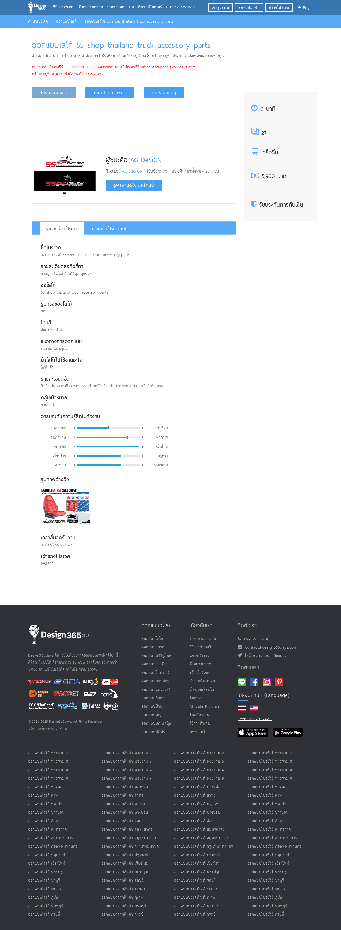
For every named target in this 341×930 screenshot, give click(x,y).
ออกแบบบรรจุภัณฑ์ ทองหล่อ (197, 787)
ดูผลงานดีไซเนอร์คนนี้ (133, 185)
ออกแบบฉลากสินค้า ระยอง (123, 889)
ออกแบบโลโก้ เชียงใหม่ (46, 863)
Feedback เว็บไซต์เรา (255, 719)
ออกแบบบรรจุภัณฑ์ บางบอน (197, 812)
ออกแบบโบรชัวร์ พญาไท (267, 804)
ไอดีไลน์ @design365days (265, 655)
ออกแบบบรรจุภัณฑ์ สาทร (195, 795)
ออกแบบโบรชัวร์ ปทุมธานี (268, 855)
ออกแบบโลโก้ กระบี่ (44, 914)
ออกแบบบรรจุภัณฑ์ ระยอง (195, 889)
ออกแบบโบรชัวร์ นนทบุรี (267, 906)
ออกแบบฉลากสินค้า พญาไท (123, 804)
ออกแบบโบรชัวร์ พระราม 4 (269, 770)
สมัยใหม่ (161, 446)
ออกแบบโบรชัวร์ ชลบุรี (265, 880)
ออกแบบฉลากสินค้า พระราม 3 (126, 761)
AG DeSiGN (146, 159)
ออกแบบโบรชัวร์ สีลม (264, 821)
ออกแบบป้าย (152, 706)
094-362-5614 (254, 639)
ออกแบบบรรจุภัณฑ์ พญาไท (196, 804)
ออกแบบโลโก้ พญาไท (45, 804)
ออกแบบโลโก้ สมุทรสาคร (48, 829)
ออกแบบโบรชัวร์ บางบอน (268, 812)
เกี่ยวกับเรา (201, 625)
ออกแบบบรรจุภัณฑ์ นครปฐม (197, 872)
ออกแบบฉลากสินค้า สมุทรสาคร (126, 829)
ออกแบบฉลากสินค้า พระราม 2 (126, 753)
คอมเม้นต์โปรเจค (108, 228)
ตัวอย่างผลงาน (92, 1)
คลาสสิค (60, 446)
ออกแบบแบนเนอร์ (156, 689)
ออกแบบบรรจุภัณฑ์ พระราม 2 (199, 753)
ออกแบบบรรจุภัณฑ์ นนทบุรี (196, 906)
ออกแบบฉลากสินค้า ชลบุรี (122, 880)
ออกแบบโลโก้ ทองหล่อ (46, 787)
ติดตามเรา (248, 667)
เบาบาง (60, 465)
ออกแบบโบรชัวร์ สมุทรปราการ (272, 838)
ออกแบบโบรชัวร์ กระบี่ (265, 914)
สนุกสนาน (58, 437)
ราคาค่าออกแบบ (122, 1)
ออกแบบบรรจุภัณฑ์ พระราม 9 (199, 778)
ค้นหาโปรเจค (38, 21)
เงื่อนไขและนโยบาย (205, 689)
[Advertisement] (134, 129)
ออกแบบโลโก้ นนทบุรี (45, 906)
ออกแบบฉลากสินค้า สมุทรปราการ (129, 838)
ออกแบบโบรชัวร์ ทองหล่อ (268, 787)
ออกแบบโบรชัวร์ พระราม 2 (269, 753)
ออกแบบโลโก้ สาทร (44, 795)
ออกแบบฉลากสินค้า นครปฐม (124, 872)
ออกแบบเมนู (152, 715)
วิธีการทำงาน (65, 1)
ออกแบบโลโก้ (66, 21)
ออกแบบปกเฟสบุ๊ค (156, 723)
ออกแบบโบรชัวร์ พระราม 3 (269, 761)
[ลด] (74, 428)
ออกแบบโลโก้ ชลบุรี (44, 880)
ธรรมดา (60, 428)
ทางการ (162, 437)
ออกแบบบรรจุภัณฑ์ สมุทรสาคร (199, 829)
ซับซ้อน (162, 428)
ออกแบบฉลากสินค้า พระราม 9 (126, 778)
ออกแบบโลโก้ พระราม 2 (48, 753)
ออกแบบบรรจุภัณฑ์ (157, 655)
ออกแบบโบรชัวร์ (155, 664)
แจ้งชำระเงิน (200, 655)
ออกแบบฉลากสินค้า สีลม (121, 821)
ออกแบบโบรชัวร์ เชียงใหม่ (268, 863)
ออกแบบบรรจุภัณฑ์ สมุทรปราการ (201, 838)
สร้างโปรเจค (199, 672)
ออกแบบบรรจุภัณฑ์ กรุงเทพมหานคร (203, 846)
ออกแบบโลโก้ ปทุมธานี (46, 855)
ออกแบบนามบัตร (155, 681)
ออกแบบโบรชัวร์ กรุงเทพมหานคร (274, 846)
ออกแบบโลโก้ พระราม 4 (48, 770)
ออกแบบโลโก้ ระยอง (45, 889)
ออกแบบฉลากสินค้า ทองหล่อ (124, 787)
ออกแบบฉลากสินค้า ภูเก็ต (122, 897)
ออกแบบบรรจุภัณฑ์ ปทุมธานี (197, 855)
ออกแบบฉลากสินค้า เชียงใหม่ (125, 863)
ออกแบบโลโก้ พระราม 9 (48, 778)
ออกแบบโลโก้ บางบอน (46, 812)
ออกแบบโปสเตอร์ (156, 672)
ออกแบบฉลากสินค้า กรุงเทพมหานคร (131, 846)
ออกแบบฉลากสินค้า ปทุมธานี (125, 855)
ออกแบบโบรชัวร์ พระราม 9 (269, 778)
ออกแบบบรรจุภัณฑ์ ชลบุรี (195, 880)
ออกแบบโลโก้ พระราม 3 (48, 761)
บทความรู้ (197, 732)
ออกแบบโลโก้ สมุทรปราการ (50, 838)
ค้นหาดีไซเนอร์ (152, 1)
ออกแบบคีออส (153, 698)
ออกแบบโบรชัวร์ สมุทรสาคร (270, 829)
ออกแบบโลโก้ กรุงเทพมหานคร (52, 846)
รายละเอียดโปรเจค (61, 228)
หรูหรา (163, 456)
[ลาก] (108, 428)
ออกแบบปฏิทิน (154, 732)
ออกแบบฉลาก (153, 647)
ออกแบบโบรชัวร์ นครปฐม (268, 872)
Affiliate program (205, 706)
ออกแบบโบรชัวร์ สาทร (265, 795)
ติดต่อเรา (197, 698)
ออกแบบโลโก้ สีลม (43, 821)
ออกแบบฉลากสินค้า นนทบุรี (124, 906)
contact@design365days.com (270, 647)
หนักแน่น (161, 465)
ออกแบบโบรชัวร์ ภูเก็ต (265, 897)
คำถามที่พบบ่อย (202, 681)
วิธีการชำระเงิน (202, 647)
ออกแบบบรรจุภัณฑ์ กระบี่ (195, 914)
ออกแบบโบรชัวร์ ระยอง (266, 889)
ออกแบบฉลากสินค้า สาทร (122, 795)
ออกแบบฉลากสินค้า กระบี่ (122, 914)
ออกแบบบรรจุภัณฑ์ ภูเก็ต (194, 897)
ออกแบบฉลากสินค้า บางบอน (124, 812)
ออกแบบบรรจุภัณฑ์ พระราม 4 (199, 770)
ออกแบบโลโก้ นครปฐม (46, 872)
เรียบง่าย (59, 456)
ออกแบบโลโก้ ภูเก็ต (43, 897)
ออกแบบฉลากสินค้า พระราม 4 (126, 770)
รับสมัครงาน (199, 715)
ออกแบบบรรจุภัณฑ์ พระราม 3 (199, 761)
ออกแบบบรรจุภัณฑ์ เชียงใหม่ (197, 863)
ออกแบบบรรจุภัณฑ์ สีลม (194, 821)
